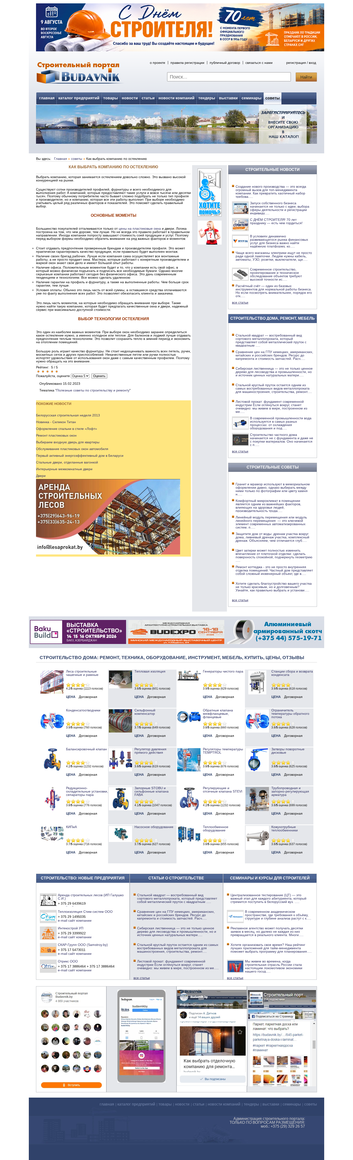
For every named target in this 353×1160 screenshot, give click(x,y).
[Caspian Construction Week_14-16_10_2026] (78, 643)
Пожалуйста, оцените (53, 376)
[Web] (210, 243)
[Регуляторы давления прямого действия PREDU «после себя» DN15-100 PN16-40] (120, 770)
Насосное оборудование (153, 827)
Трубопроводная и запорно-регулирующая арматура (290, 791)
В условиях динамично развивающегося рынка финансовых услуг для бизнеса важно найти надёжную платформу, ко (279, 241)
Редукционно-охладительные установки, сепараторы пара (87, 791)
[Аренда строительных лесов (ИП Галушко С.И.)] (48, 900)
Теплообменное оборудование (215, 828)
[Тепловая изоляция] (120, 687)
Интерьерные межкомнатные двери (64, 469)
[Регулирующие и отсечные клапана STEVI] (188, 809)
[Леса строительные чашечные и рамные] (52, 692)
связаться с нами (259, 63)
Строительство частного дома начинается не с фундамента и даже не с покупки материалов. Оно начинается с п (281, 440)
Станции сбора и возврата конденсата (292, 673)
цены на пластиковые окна (140, 228)
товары (110, 98)
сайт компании (79, 920)
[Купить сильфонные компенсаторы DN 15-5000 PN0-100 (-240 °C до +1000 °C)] (120, 731)
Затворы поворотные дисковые (287, 750)
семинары (252, 98)
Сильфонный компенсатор (144, 711)
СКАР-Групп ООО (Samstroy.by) (83, 945)
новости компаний (176, 98)
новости (130, 98)
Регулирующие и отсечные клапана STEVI (222, 789)
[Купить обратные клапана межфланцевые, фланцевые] (188, 725)
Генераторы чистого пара (223, 671)
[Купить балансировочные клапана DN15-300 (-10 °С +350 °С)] (52, 770)
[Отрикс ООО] (48, 966)
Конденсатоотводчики (83, 710)
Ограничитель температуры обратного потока (290, 713)
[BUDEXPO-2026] (176, 643)
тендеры (206, 98)
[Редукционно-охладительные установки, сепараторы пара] (52, 809)
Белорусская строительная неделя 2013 (68, 415)
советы (272, 98)
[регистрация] (176, 124)
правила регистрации (187, 63)
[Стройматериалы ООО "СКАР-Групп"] (48, 949)
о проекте (157, 63)
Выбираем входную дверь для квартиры (67, 442)
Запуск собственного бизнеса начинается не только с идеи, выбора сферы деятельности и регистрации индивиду (279, 208)
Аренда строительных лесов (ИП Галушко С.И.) (91, 896)
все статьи (240, 302)
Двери (41, 476)
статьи (148, 98)
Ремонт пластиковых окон (56, 435)
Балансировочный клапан (86, 749)
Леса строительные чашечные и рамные (82, 673)
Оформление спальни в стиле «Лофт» (66, 429)
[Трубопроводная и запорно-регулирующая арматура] (257, 810)
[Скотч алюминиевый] (275, 643)
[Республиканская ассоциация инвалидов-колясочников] (210, 215)
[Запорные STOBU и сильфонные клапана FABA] (120, 809)
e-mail (62, 920)
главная (47, 98)
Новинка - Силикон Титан (56, 422)
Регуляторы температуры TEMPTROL (223, 750)
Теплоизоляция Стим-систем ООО (85, 912)
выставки (228, 98)
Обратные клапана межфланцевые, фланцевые (218, 713)
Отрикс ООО (68, 961)
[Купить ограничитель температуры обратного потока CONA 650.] (257, 731)
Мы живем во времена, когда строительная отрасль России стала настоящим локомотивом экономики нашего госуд (273, 966)
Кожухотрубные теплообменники (284, 828)
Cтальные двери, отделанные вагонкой (67, 462)
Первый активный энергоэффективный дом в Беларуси (79, 455)
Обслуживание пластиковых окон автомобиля (72, 449)
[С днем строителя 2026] (180, 50)
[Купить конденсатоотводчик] (188, 679)
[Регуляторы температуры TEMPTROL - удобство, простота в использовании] (188, 770)
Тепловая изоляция (149, 671)
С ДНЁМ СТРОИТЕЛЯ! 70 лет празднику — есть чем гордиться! (276, 221)
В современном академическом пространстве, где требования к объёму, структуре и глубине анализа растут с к (278, 915)
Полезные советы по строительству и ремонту (92, 390)
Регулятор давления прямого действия (150, 750)
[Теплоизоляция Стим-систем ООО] (48, 916)
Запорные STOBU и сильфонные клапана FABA (151, 791)
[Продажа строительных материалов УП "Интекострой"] (48, 933)
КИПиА (71, 827)
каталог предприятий (78, 98)
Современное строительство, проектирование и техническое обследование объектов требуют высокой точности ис (276, 274)
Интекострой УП (70, 928)
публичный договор (225, 63)
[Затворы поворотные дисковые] (257, 770)
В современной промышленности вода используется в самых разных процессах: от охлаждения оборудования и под (280, 423)
